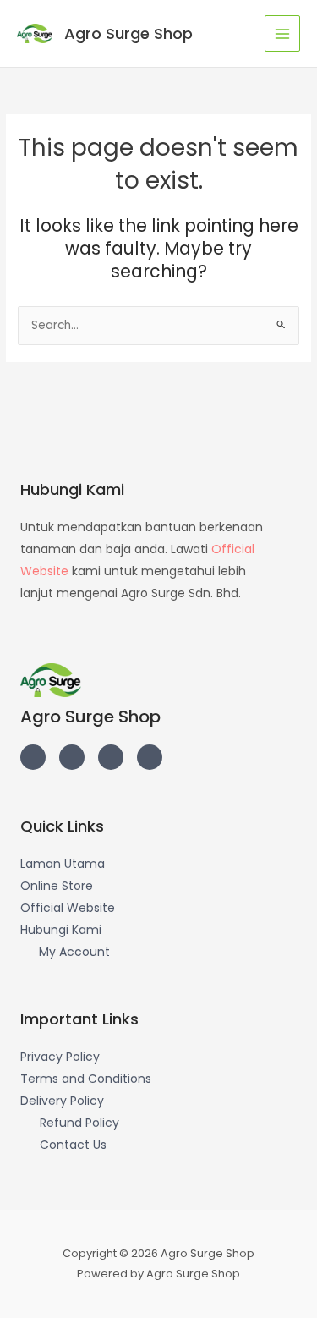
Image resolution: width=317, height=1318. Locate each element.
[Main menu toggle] (283, 33)
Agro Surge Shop (128, 33)
